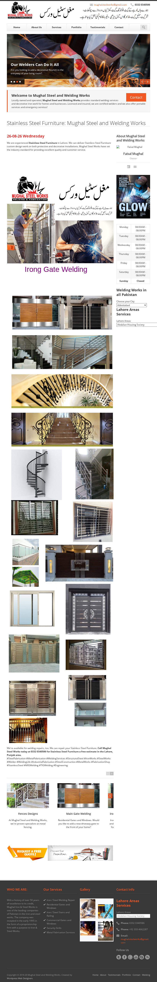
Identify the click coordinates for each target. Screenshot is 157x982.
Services (56, 27)
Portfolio (76, 27)
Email (135, 166)
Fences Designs (28, 813)
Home (16, 27)
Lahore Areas (123, 320)
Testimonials (97, 27)
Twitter (118, 957)
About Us (36, 27)
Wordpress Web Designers (20, 978)
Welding (146, 974)
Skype (141, 957)
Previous (142, 81)
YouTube (136, 957)
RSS (147, 957)
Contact (118, 27)
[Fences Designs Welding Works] (28, 795)
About (103, 974)
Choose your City (125, 301)
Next (147, 81)
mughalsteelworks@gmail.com (110, 4)
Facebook (128, 166)
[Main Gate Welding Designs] (78, 795)
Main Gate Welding (78, 813)
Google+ (130, 957)
